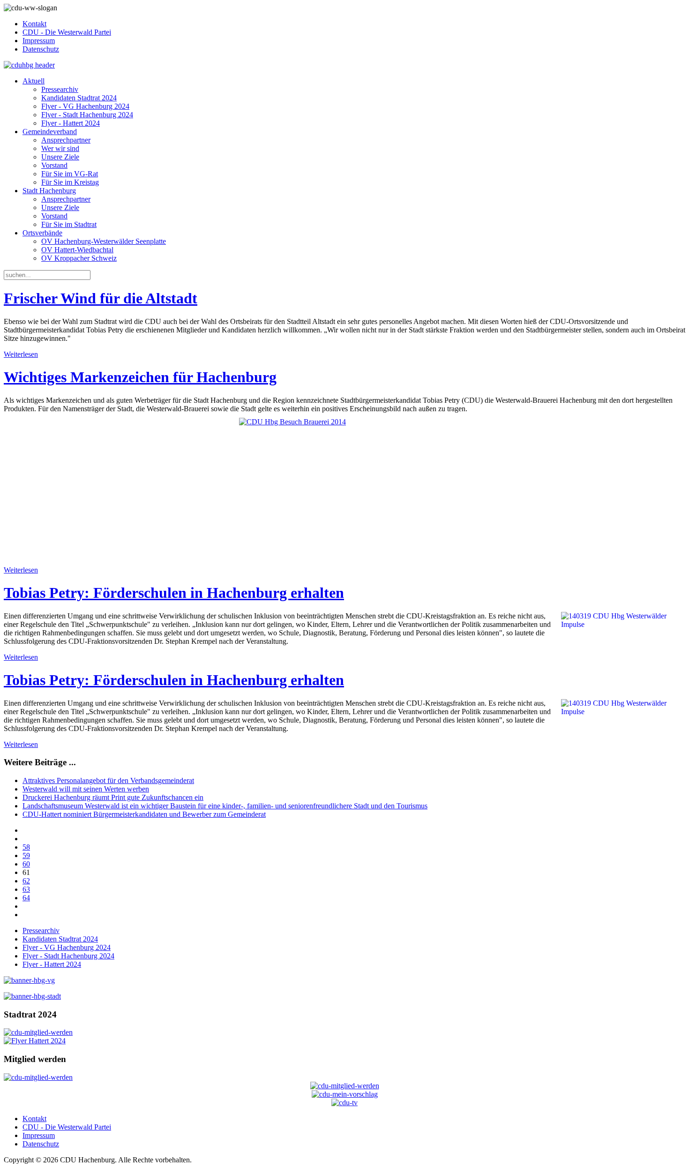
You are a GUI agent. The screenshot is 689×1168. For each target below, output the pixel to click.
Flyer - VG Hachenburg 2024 (85, 106)
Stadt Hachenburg (49, 191)
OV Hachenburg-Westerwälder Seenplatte (103, 241)
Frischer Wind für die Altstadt (100, 298)
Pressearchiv (59, 89)
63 (26, 889)
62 (26, 881)
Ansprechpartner (65, 140)
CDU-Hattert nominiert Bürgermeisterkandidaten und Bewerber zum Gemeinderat (144, 814)
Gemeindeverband (49, 132)
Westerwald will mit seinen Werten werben (85, 789)
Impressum (38, 41)
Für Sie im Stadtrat (69, 224)
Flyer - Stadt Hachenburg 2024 (87, 115)
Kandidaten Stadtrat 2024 (79, 98)
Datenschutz (40, 49)
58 (26, 847)
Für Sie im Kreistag (70, 182)
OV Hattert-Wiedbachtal (77, 250)
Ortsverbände (42, 233)
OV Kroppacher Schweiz (79, 258)
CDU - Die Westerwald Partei (66, 32)
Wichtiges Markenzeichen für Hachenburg (140, 377)
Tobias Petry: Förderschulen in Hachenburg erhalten (174, 592)
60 (26, 864)
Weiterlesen (21, 354)
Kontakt (34, 24)
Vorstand (54, 165)
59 (26, 855)
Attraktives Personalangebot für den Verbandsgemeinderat (108, 780)
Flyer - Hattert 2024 (70, 123)
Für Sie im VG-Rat (69, 174)
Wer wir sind (60, 148)
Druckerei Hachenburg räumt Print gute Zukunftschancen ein (112, 797)
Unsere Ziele (60, 157)
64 (26, 898)
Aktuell (33, 81)
